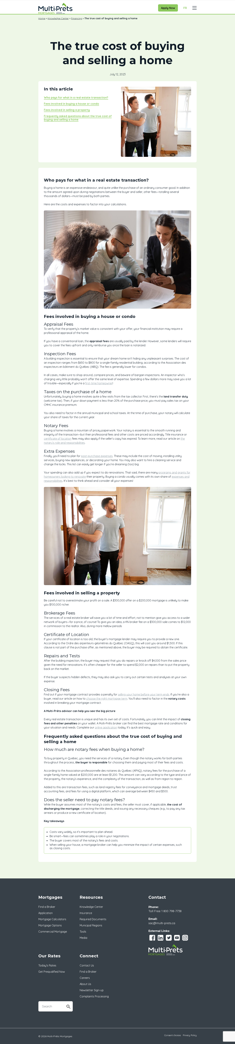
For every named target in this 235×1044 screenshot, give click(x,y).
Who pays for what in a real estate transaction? (76, 97)
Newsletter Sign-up (92, 990)
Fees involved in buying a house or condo (71, 103)
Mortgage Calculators (52, 919)
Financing (76, 18)
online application (106, 727)
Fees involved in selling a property (67, 110)
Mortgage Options (50, 925)
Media (83, 937)
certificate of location (57, 438)
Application (45, 913)
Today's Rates (47, 965)
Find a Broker (46, 906)
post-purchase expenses (97, 456)
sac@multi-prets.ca (161, 923)
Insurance (86, 913)
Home (41, 18)
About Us (85, 984)
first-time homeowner (99, 383)
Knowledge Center (58, 18)
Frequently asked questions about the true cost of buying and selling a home (78, 117)
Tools (83, 931)
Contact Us (87, 965)
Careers (85, 977)
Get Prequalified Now (51, 971)
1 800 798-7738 (171, 911)
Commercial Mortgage (52, 931)
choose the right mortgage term (106, 698)
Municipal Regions (91, 925)
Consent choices (172, 1035)
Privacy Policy (190, 1035)
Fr (185, 8)
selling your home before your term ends (143, 694)
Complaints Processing (94, 996)
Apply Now (168, 8)
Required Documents (93, 919)
